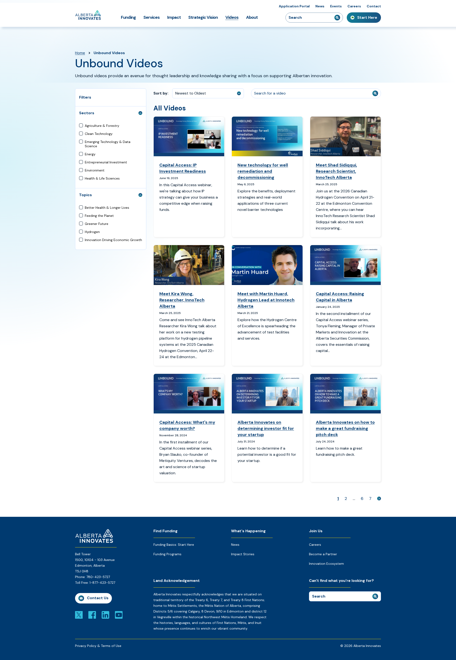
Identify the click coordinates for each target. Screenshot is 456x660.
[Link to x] (79, 614)
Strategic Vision (203, 17)
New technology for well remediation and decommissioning (263, 171)
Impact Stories (242, 554)
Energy (90, 154)
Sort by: (160, 93)
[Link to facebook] (92, 614)
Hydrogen (92, 232)
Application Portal (294, 6)
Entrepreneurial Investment (106, 162)
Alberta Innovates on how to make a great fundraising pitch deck (345, 428)
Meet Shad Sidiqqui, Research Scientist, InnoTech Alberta (336, 171)
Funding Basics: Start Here (173, 544)
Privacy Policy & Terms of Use (98, 646)
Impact (174, 17)
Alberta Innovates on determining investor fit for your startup (266, 428)
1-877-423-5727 (102, 582)
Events (336, 6)
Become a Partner (323, 554)
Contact (374, 6)
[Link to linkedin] (105, 614)
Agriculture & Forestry (102, 125)
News (319, 6)
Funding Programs (167, 554)
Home (80, 52)
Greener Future (96, 224)
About (252, 17)
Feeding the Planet (99, 216)
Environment (94, 170)
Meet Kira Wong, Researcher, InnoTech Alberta (181, 300)
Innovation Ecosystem (326, 563)
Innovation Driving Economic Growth (113, 240)
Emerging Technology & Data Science (107, 144)
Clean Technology (99, 134)
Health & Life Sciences (102, 178)
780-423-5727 (98, 577)
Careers (354, 6)
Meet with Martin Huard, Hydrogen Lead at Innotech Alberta (266, 300)
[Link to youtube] (119, 614)
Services (151, 17)
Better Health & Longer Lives (107, 207)
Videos (231, 17)
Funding (128, 17)
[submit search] (337, 17)
